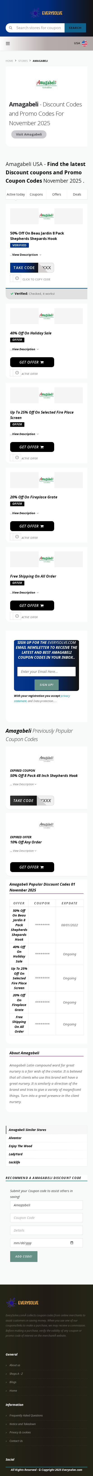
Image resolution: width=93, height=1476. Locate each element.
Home (13, 1391)
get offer (29, 362)
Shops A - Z (16, 1374)
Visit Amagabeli (29, 134)
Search (75, 28)
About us (14, 1365)
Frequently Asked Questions (26, 1415)
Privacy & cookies (20, 1432)
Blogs (12, 1382)
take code (24, 267)
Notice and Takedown (22, 1424)
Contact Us (16, 1441)
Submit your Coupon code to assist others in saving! (41, 1194)
